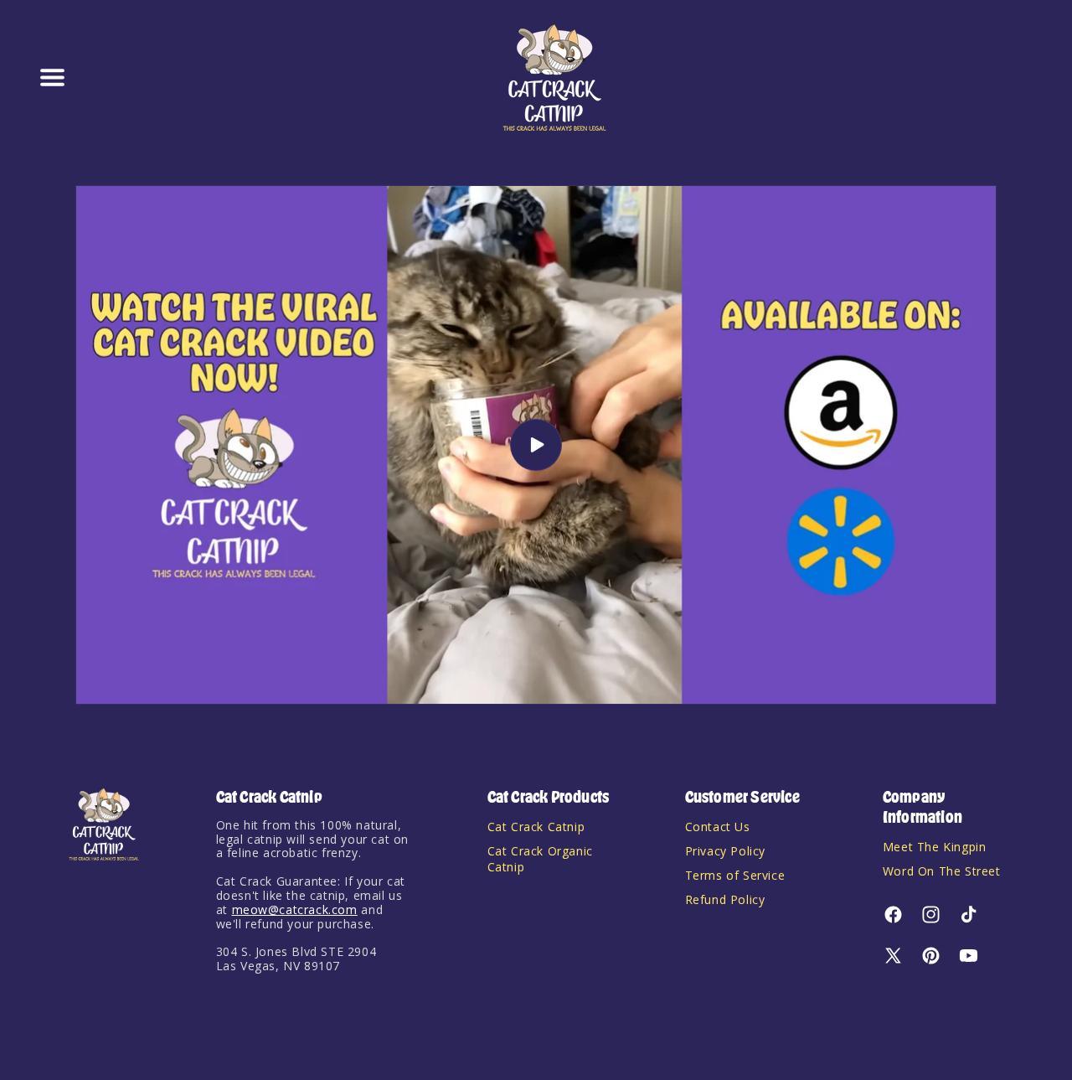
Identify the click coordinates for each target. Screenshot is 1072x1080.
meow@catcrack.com (295, 909)
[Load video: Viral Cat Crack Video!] (536, 445)
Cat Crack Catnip (536, 827)
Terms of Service (735, 875)
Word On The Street (942, 871)
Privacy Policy (725, 851)
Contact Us (717, 827)
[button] (52, 77)
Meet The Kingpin (935, 847)
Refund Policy (725, 899)
